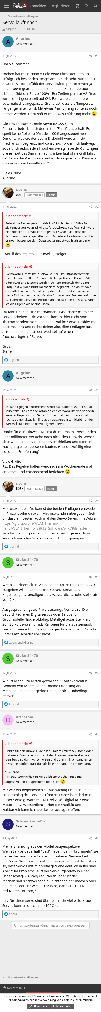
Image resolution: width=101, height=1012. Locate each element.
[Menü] (6, 6)
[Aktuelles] (86, 5)
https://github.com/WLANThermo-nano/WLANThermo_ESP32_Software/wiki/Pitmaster (44, 525)
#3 (97, 390)
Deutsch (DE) (15, 988)
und (21, 643)
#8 (97, 838)
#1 (97, 56)
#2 (97, 207)
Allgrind (11, 29)
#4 (97, 501)
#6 (97, 673)
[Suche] (95, 5)
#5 (97, 577)
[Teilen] (90, 56)
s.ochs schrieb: (15, 399)
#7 (97, 734)
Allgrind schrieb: (16, 216)
